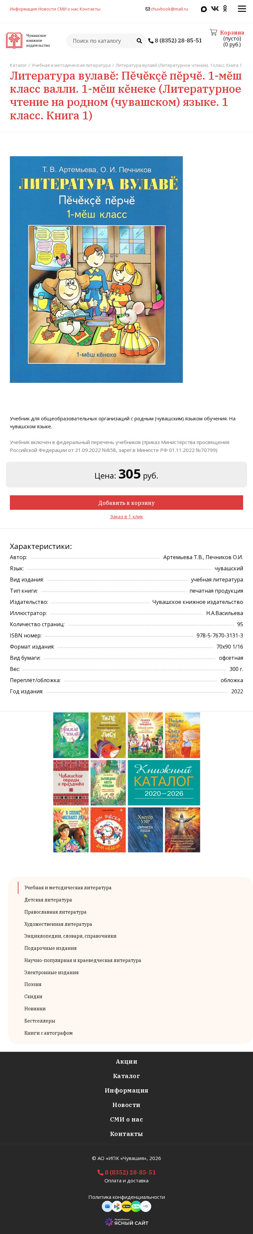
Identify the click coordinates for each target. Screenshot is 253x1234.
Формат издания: (32, 646)
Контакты (90, 9)
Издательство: (29, 601)
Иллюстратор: (28, 613)
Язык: (17, 568)
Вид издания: (27, 579)
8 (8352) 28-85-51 (178, 40)
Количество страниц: (37, 624)
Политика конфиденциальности (126, 1197)
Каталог (126, 1076)
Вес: (15, 669)
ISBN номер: (26, 635)
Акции (127, 1061)
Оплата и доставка (126, 1180)
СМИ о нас (67, 9)
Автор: (18, 557)
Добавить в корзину (126, 503)
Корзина (232, 32)
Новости (47, 9)
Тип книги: (24, 590)
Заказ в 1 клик (126, 516)
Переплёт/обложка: (35, 680)
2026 (155, 1158)
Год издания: (26, 691)
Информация (23, 9)
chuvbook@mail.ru (169, 9)
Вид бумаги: (25, 657)
